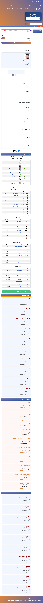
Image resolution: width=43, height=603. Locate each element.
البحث (27, 23)
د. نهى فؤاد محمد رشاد (22, 475)
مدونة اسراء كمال (19, 286)
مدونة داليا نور (20, 284)
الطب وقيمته (27, 338)
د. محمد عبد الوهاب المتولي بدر (21, 466)
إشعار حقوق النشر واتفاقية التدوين (15, 291)
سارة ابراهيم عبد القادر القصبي (21, 360)
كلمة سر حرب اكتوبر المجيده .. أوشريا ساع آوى (21, 474)
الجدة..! (28, 298)
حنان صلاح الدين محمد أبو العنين (21, 380)
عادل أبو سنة (27, 328)
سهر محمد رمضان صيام (22, 390)
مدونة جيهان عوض (15, 206)
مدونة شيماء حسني (15, 193)
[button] (33, 18)
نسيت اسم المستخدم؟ (28, 45)
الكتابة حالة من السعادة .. (25, 402)
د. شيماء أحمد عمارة (22, 457)
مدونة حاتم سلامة (12, 178)
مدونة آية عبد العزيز (19, 270)
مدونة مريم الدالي (19, 275)
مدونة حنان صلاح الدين (18, 235)
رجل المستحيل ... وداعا (26, 411)
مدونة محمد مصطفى (19, 281)
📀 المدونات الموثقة (27, 5)
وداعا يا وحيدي (27, 378)
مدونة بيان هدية (16, 211)
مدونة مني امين (19, 262)
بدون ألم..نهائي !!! (27, 456)
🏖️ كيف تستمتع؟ (37, 6)
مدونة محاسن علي (15, 200)
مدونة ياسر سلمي (18, 226)
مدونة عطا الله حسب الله (24, 61)
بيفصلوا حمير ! (27, 586)
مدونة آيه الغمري (19, 232)
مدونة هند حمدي (12, 183)
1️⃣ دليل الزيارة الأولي (18, 5)
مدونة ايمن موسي (12, 165)
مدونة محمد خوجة (19, 277)
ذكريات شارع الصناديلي (26, 420)
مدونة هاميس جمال (15, 213)
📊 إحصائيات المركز (27, 8)
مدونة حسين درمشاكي (12, 168)
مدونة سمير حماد (19, 255)
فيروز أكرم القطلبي (22, 484)
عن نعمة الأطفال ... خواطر (25, 465)
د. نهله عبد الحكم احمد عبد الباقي (21, 448)
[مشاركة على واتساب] (16, 151)
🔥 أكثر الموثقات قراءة (36, 8)
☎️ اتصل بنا (38, 9)
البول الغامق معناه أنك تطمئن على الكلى (23, 318)
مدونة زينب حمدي (19, 251)
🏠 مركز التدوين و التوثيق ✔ (37, 5)
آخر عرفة (28, 348)
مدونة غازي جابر (12, 162)
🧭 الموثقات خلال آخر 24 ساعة (16, 6)
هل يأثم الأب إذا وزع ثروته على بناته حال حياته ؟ (21, 438)
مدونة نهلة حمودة (12, 170)
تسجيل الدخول (16, 42)
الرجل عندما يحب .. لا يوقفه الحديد (24, 358)
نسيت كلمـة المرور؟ (28, 44)
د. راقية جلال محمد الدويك (21, 537)
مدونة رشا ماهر (16, 195)
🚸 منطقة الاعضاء (19, 8)
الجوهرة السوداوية (26, 308)
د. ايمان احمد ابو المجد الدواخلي (21, 370)
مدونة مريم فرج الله (15, 198)
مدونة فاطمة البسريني (18, 233)
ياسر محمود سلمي (22, 439)
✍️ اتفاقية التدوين (10, 5)
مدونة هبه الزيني (16, 204)
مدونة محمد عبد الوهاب (11, 174)
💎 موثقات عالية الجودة (10, 8)
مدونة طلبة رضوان (19, 257)
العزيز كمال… (27, 388)
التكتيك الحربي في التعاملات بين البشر (23, 447)
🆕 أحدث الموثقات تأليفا (5, 6)
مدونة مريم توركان (18, 230)
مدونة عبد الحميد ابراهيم (15, 202)
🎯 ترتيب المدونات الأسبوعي (28, 6)
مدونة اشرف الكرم (12, 172)
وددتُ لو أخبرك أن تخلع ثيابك (25, 483)
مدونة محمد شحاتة (12, 176)
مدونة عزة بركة (16, 209)
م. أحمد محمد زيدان (22, 547)
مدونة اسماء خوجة (19, 273)
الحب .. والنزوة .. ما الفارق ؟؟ (24, 429)
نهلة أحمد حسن (23, 527)
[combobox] (36, 24)
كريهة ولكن (28, 368)
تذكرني (29, 40)
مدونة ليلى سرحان (19, 272)
